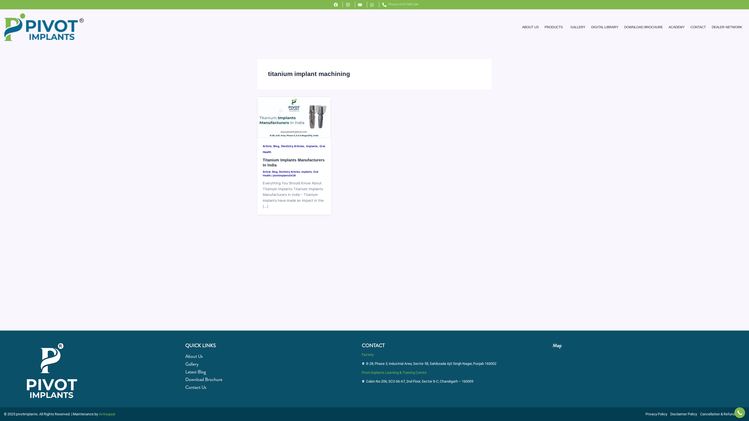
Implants (312, 146)
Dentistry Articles (292, 146)
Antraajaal (107, 414)
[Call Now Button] (739, 412)
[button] (555, 27)
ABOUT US (530, 27)
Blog (276, 146)
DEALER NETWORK (727, 27)
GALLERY (578, 27)
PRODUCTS (554, 27)
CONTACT (698, 27)
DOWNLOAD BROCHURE (643, 27)
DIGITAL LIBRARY (604, 27)
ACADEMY (677, 27)
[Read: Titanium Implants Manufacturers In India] (294, 117)
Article (267, 146)
